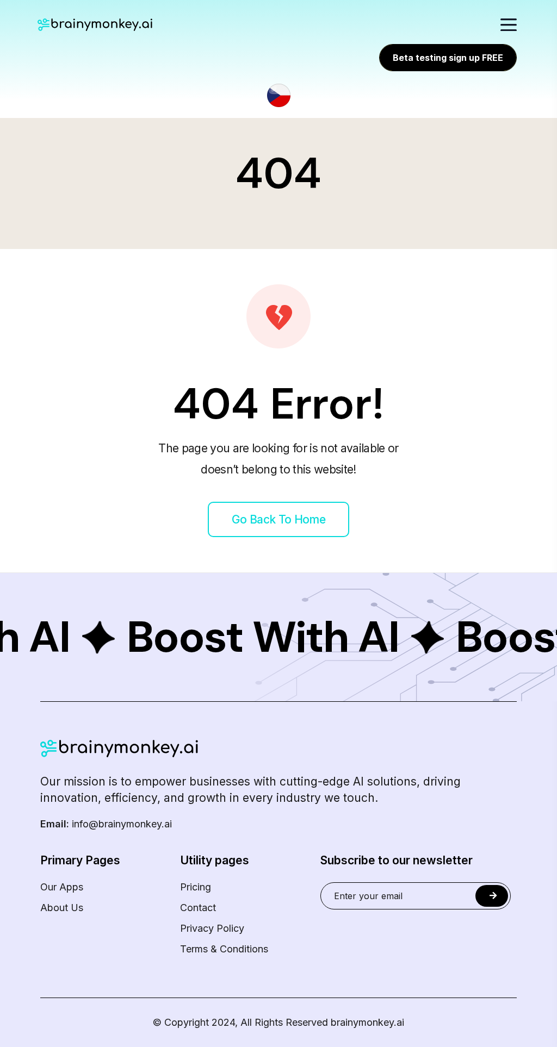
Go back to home (278, 519)
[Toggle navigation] (508, 25)
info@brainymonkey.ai (106, 824)
